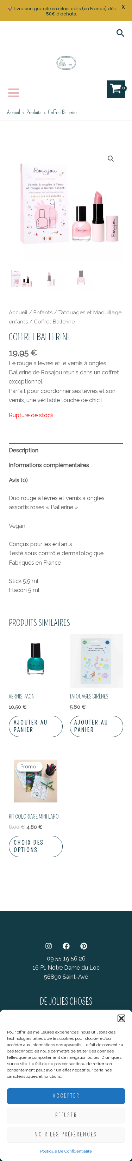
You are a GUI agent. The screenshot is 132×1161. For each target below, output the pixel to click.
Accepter (66, 1096)
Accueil (18, 312)
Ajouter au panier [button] (31, 726)
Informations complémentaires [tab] (49, 465)
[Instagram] (48, 946)
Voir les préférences (66, 1135)
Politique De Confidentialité (66, 1151)
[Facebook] (66, 946)
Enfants (42, 312)
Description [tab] (23, 450)
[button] (121, 1018)
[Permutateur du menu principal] (14, 93)
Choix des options (29, 846)
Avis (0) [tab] (18, 480)
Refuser (66, 1115)
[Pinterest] (83, 946)
